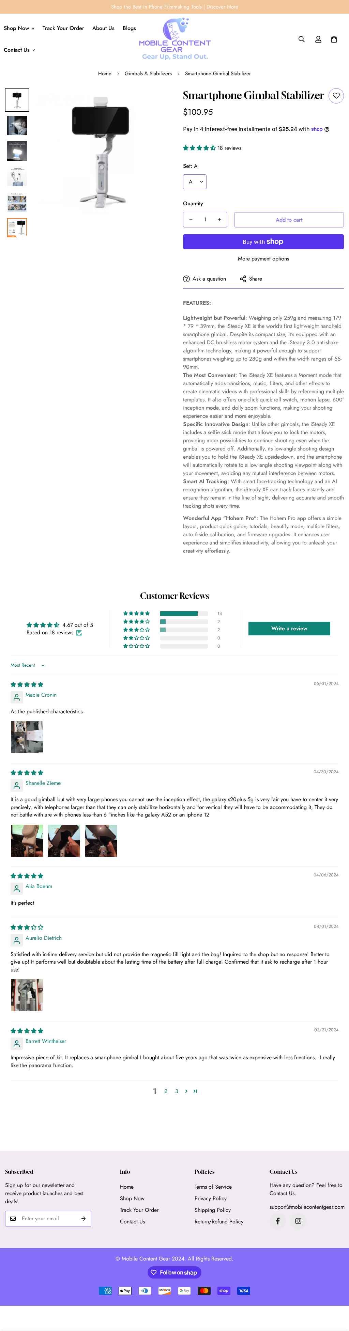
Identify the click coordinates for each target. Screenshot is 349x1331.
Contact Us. (283, 1193)
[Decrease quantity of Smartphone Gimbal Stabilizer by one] (190, 219)
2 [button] (165, 1091)
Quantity (193, 203)
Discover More (222, 7)
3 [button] (176, 1091)
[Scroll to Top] (336, 1294)
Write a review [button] (289, 628)
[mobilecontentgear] (174, 39)
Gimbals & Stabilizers (148, 73)
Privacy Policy (211, 1198)
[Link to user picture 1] (27, 737)
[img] (27, 684)
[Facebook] (278, 1221)
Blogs (129, 28)
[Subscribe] (83, 1218)
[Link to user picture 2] (64, 840)
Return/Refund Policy (219, 1221)
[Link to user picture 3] (101, 840)
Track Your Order (63, 28)
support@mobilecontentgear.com (307, 1207)
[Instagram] (298, 1221)
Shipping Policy (213, 1210)
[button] (334, 39)
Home (104, 73)
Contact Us (132, 1221)
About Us (103, 28)
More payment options (263, 259)
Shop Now (132, 1198)
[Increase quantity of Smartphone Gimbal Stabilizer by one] (219, 219)
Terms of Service (213, 1187)
